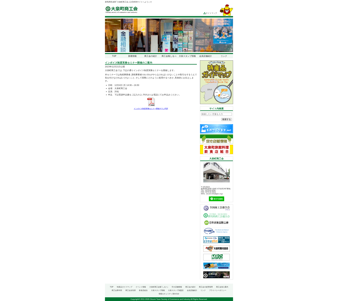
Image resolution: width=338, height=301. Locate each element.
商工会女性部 (130, 290)
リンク (224, 56)
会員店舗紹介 (205, 56)
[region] (169, 35)
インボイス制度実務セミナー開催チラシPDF (151, 108)
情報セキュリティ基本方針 (169, 294)
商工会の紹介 (150, 56)
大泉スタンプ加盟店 (176, 290)
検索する (226, 119)
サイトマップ (211, 13)
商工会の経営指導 (206, 287)
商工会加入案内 (222, 287)
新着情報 (132, 56)
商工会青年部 (117, 290)
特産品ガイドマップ (124, 287)
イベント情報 (141, 287)
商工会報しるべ (169, 56)
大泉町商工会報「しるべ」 (158, 287)
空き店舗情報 (177, 287)
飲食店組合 (143, 290)
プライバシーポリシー (217, 290)
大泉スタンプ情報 (187, 56)
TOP (114, 56)
